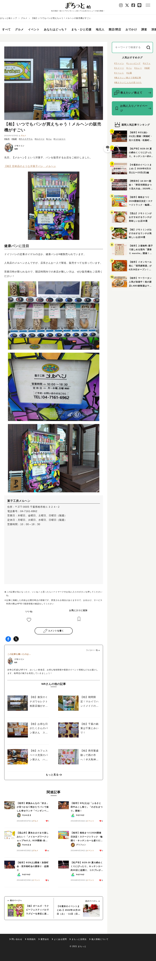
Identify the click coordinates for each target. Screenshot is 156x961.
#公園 (129, 73)
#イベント (119, 73)
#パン (49, 139)
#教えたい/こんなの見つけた (128, 82)
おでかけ (131, 29)
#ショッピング (133, 63)
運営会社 (45, 939)
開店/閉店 (115, 29)
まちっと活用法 (79, 939)
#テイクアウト (26, 139)
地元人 (100, 29)
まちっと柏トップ (8, 18)
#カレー (138, 68)
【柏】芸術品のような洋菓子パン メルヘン (30, 166)
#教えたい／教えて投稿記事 (127, 78)
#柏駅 (14, 139)
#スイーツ (39, 139)
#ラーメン (119, 63)
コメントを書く (56, 630)
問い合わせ (17, 939)
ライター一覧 (92, 650)
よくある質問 (60, 939)
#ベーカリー (60, 139)
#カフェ (147, 63)
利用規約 (31, 939)
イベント (34, 29)
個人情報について (99, 939)
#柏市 (7, 139)
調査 (144, 29)
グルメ (24, 18)
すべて (6, 29)
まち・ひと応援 (81, 29)
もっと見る (52, 774)
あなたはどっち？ (55, 29)
